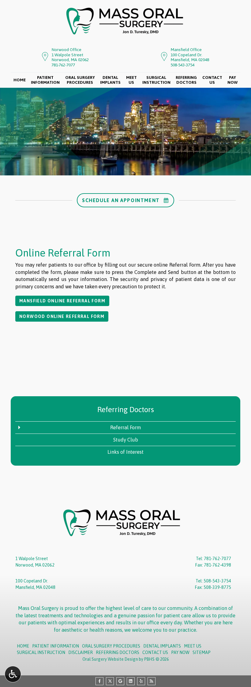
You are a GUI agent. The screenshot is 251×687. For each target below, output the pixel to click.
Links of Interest (125, 452)
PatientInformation (45, 80)
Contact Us (155, 652)
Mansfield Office (186, 49)
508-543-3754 (182, 64)
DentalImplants (110, 80)
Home (19, 80)
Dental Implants (162, 646)
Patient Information (55, 646)
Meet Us (192, 646)
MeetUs (131, 80)
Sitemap (202, 652)
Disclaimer (80, 652)
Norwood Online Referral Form (61, 316)
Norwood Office (66, 49)
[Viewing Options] (13, 674)
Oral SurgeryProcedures (80, 80)
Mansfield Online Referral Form (62, 300)
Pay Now (180, 652)
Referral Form (125, 427)
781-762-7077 (63, 64)
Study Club (125, 440)
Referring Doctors (125, 409)
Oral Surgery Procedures (111, 646)
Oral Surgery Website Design (110, 659)
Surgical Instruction (41, 652)
